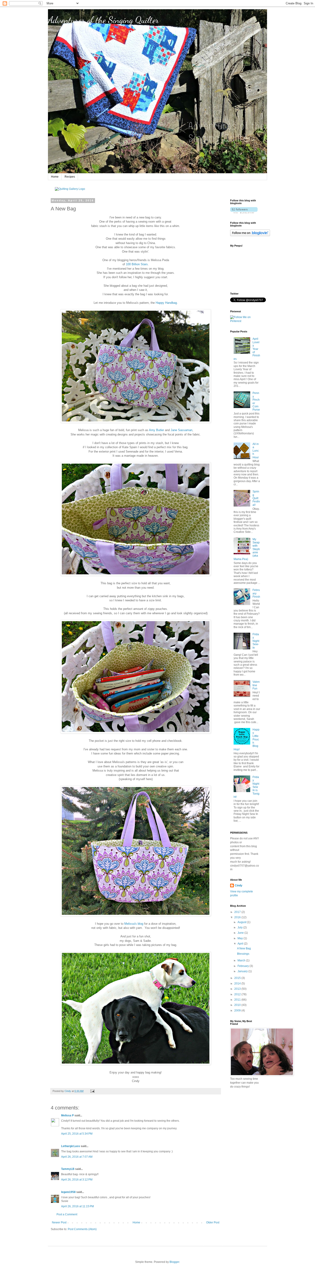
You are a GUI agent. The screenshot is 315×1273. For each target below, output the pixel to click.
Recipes (70, 176)
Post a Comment (66, 1214)
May (241, 938)
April (241, 943)
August (242, 922)
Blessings (243, 953)
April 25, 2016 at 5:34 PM (76, 1133)
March (242, 960)
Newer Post (59, 1222)
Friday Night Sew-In (256, 641)
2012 (237, 994)
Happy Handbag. (167, 302)
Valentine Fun (256, 685)
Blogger (174, 1262)
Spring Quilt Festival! (256, 498)
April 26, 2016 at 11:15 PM (77, 1206)
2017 (237, 912)
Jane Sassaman (181, 430)
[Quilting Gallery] (70, 189)
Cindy (238, 885)
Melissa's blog (133, 923)
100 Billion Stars (137, 264)
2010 (237, 1005)
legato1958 (68, 1192)
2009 (237, 1010)
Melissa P (67, 1115)
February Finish (256, 593)
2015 (237, 978)
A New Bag (244, 948)
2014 (237, 983)
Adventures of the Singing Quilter (103, 19)
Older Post (212, 1222)
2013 (237, 988)
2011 (237, 999)
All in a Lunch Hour (256, 450)
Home (55, 176)
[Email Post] (92, 1091)
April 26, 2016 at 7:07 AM (76, 1156)
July (240, 927)
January (243, 971)
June (241, 932)
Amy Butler (156, 430)
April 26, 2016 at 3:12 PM (76, 1179)
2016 (237, 917)
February (244, 966)
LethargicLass (70, 1146)
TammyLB (67, 1169)
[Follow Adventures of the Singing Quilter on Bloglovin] (244, 212)
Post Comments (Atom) (82, 1229)
